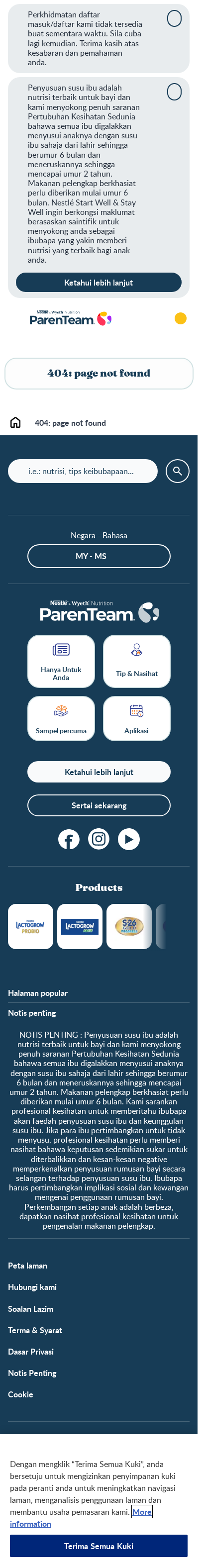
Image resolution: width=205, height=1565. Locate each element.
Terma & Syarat (35, 1330)
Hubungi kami (32, 1286)
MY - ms (91, 556)
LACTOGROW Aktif (79, 926)
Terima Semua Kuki (99, 1546)
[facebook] (69, 839)
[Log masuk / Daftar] (181, 318)
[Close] (174, 18)
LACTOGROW (30, 926)
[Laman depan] (70, 318)
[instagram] (99, 839)
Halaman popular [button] (38, 992)
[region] (99, 1499)
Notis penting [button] (32, 1012)
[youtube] (129, 839)
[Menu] (15, 318)
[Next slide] (166, 926)
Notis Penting (32, 1372)
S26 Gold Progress (129, 926)
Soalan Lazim (30, 1308)
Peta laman (27, 1265)
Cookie (20, 1394)
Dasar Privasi (31, 1351)
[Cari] (153, 318)
